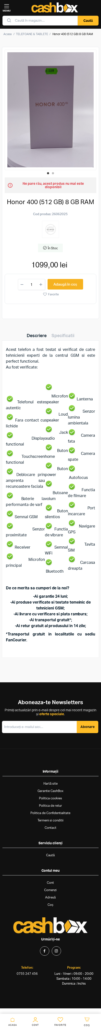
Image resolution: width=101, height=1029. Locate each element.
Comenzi (50, 890)
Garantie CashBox (50, 791)
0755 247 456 (27, 974)
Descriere (37, 336)
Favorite (53, 294)
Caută (88, 21)
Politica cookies (50, 798)
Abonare (87, 727)
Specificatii (62, 336)
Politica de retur (50, 805)
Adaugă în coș (65, 284)
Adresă (50, 897)
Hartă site (50, 783)
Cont (50, 882)
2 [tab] (52, 173)
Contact (50, 828)
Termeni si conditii (50, 820)
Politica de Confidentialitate (50, 813)
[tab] (36, 336)
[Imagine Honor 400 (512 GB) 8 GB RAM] (50, 110)
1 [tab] (48, 173)
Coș (50, 905)
